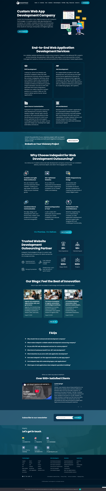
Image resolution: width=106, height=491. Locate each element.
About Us (77, 2)
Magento (24, 470)
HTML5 (39, 461)
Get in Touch (22, 31)
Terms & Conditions (72, 476)
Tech (46, 2)
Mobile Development (68, 464)
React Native (25, 468)
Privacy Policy (64, 476)
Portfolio (63, 2)
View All (52, 322)
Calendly (24, 451)
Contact (78, 466)
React (30, 461)
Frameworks (67, 468)
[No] (104, 489)
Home (36, 2)
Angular (24, 461)
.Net (30, 464)
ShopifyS (40, 468)
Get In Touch (72, 141)
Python (39, 464)
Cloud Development (68, 461)
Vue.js (23, 462)
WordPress (31, 468)
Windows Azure (41, 470)
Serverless (24, 472)
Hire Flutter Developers (55, 464)
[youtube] (23, 476)
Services (42, 2)
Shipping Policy (80, 476)
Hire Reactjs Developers (55, 461)
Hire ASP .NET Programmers (56, 466)
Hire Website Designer (55, 470)
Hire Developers (57, 2)
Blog (67, 2)
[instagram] (32, 476)
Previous (78, 406)
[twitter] (29, 476)
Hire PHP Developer (54, 468)
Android (31, 466)
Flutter (39, 466)
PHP (23, 464)
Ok (80, 489)
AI (38, 2)
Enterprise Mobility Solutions (70, 472)
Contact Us (85, 2)
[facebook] (25, 476)
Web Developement (68, 462)
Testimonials (79, 464)
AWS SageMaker (32, 470)
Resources (71, 2)
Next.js (30, 462)
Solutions (50, 2)
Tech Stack (66, 466)
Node (39, 462)
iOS (23, 466)
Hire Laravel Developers (55, 462)
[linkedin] (27, 476)
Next (81, 406)
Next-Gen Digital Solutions (69, 470)
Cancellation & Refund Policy (53, 476)
